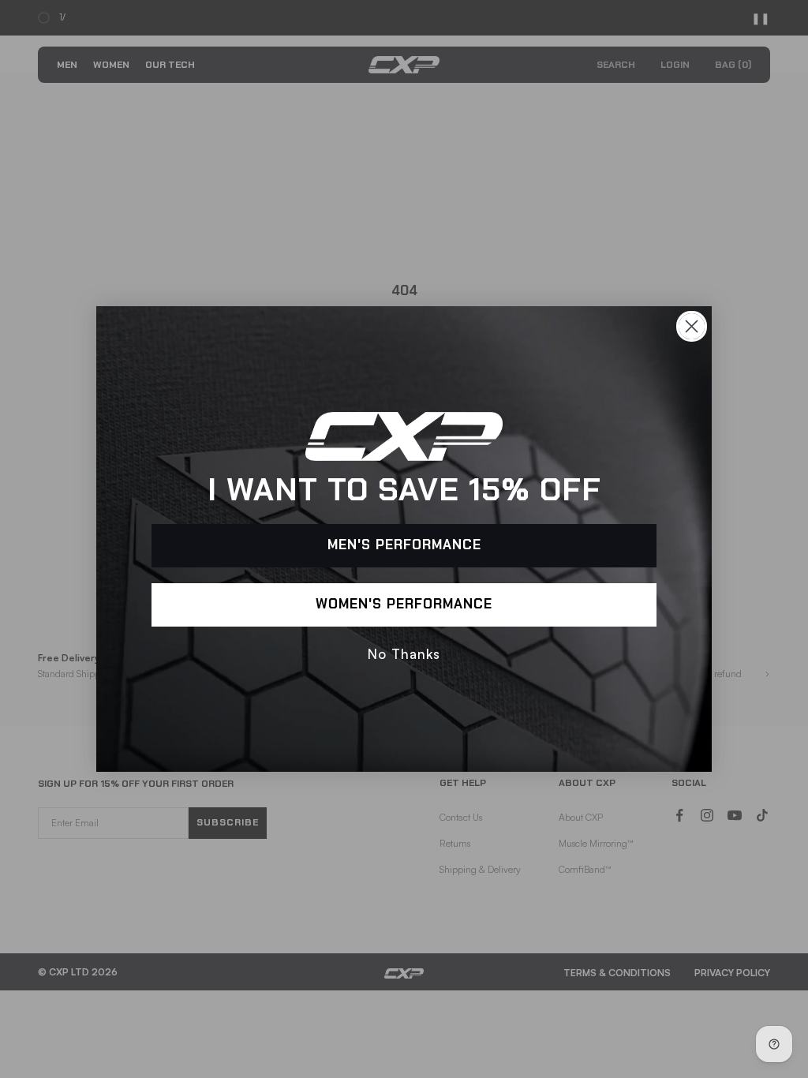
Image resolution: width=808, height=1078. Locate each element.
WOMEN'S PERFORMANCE (404, 605)
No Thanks (404, 654)
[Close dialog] (691, 326)
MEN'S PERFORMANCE (404, 545)
